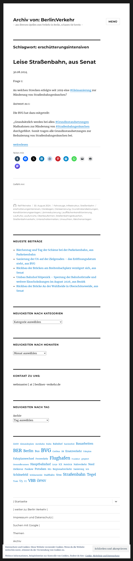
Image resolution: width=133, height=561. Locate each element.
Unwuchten (66, 219)
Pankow (29, 469)
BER (17, 450)
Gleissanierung (63, 209)
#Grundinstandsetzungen (72, 121)
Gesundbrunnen (21, 464)
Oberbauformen (46, 215)
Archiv (17, 415)
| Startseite (20, 501)
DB (62, 451)
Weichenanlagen (82, 219)
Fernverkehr (42, 459)
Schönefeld (20, 475)
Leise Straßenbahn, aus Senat (54, 62)
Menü (113, 21)
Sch (87, 469)
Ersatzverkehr (73, 451)
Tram (15, 481)
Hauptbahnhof (40, 464)
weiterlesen (20, 144)
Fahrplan (87, 451)
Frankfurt (76, 459)
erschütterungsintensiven (27, 209)
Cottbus (56, 451)
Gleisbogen (48, 209)
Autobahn (40, 444)
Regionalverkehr (62, 469)
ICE (60, 464)
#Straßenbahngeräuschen (73, 126)
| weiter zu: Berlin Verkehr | (30, 509)
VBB (32, 480)
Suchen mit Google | (26, 525)
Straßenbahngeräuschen (69, 215)
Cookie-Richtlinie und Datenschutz (102, 556)
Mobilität (68, 464)
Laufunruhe (30, 215)
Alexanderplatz (27, 444)
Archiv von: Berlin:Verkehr (43, 19)
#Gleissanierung (80, 90)
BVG (46, 450)
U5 (21, 481)
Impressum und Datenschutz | (33, 517)
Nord (91, 464)
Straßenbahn (87, 205)
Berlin (28, 451)
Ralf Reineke (24, 205)
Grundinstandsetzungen (85, 209)
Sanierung (78, 469)
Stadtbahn (49, 475)
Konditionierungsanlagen (27, 212)
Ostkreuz (18, 469)
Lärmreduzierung (51, 212)
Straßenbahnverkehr (24, 219)
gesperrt (85, 459)
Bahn (48, 444)
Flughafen (60, 458)
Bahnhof (58, 443)
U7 (25, 481)
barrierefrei (69, 444)
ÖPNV (41, 481)
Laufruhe (18, 215)
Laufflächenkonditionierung (77, 212)
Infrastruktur (72, 205)
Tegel (91, 474)
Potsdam (40, 469)
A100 (16, 443)
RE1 (49, 469)
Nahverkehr (80, 464)
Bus (37, 451)
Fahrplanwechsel (23, 458)
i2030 (54, 464)
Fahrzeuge (59, 205)
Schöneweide (36, 475)
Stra (58, 474)
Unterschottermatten (47, 219)
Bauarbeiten (84, 443)
